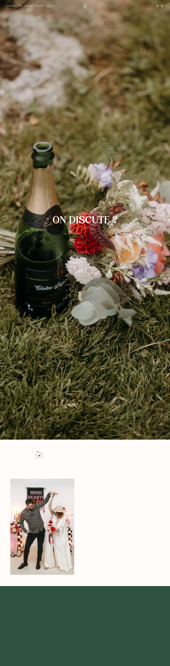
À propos (39, 6)
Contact (50, 6)
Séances (28, 6)
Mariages (11, 6)
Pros (20, 6)
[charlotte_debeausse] (162, 6)
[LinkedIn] (157, 6)
